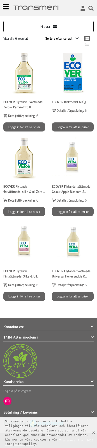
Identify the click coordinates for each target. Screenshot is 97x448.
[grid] (87, 38)
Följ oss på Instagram (17, 391)
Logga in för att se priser (24, 127)
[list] (87, 44)
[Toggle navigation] (6, 6)
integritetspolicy (20, 444)
